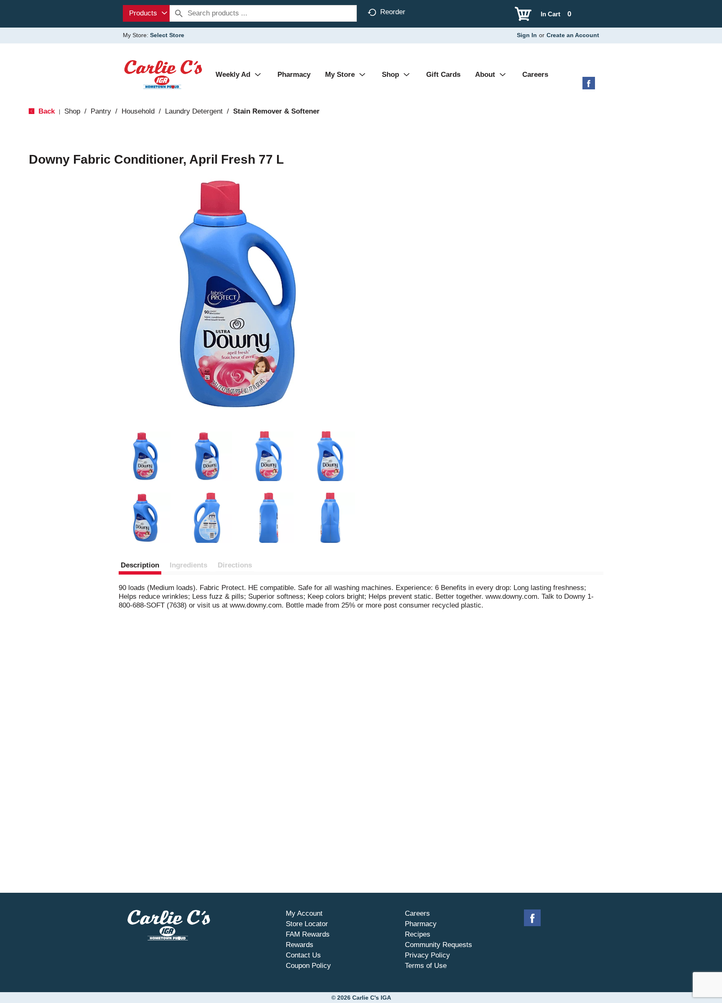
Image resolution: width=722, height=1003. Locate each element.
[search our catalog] (179, 13)
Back (45, 111)
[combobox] (146, 13)
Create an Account (573, 35)
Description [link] (140, 565)
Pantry (101, 111)
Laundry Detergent (194, 111)
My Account (304, 913)
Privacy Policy (427, 955)
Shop (72, 111)
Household (138, 111)
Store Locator (307, 924)
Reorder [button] (392, 12)
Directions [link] (235, 565)
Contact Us (303, 955)
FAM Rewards (308, 934)
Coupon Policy (308, 966)
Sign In (527, 35)
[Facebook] (588, 86)
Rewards (299, 945)
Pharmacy (421, 924)
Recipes (417, 934)
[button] (145, 456)
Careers (417, 913)
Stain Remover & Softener (276, 111)
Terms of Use (426, 966)
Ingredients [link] (188, 565)
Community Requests (438, 945)
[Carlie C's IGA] (163, 74)
